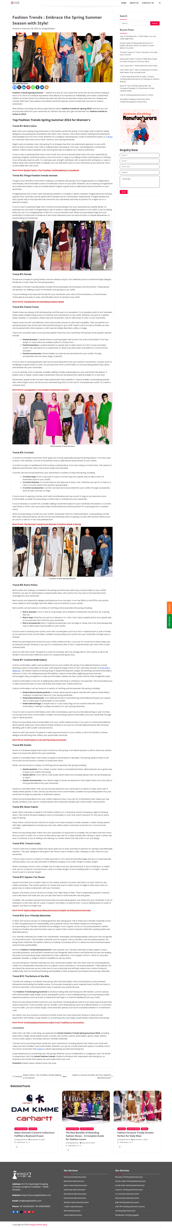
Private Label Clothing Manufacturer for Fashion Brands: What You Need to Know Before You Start (137, 45)
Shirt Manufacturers (72, 1211)
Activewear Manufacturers (75, 1177)
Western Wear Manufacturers (76, 1202)
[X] (19, 87)
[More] (47, 87)
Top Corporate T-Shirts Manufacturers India (138, 65)
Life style (52, 1063)
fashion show (41, 1063)
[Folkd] (42, 87)
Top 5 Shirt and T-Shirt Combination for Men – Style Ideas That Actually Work (139, 71)
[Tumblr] (37, 87)
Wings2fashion (48, 28)
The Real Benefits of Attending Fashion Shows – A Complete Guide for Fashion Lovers (85, 1136)
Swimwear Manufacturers (74, 1190)
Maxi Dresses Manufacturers (127, 1198)
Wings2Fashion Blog (38, 1224)
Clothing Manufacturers (125, 1211)
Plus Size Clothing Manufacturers (129, 1177)
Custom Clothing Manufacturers (129, 1190)
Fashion (121, 1129)
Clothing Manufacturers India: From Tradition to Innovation (54, 1022)
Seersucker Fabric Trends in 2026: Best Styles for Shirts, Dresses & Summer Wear (138, 60)
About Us (134, 3)
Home (123, 3)
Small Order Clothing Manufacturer (130, 1185)
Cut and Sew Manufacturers (127, 1194)
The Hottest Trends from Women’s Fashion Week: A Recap (52, 524)
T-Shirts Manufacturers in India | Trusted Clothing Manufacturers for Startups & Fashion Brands (139, 79)
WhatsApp (169, 621)
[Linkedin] (24, 87)
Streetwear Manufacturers (75, 1198)
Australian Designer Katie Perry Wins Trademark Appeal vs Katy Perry (135, 100)
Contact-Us (148, 3)
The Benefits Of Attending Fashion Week (44, 301)
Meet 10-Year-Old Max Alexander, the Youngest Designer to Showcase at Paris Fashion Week (137, 88)
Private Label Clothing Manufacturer (130, 1181)
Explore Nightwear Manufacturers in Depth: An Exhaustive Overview (57, 910)
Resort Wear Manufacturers (75, 1185)
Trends (144, 1129)
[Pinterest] (28, 87)
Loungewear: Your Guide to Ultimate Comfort (46, 389)
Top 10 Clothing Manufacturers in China (136, 95)
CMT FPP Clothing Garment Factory (130, 1206)
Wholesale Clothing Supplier (127, 1215)
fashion (40, 1049)
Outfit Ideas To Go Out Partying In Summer (45, 740)
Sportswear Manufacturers (75, 1194)
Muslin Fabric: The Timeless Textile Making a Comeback (51, 170)
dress (110, 136)
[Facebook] (15, 87)
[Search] (159, 3)
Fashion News (28, 1063)
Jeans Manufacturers (73, 1215)
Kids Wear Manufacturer (74, 1181)
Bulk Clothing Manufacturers (127, 1202)
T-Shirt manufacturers (73, 1206)
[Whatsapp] (33, 87)
